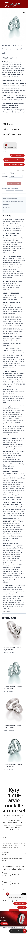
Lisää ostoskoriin (13, 183)
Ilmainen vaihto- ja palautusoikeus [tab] (13, 201)
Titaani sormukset (19, 190)
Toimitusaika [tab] (7, 208)
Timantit (5, 176)
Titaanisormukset (10, 190)
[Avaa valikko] (23, 4)
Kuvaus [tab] (5, 195)
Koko (3, 173)
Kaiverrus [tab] (6, 204)
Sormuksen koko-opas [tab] (9, 211)
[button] (24, 12)
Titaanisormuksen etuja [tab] (10, 198)
